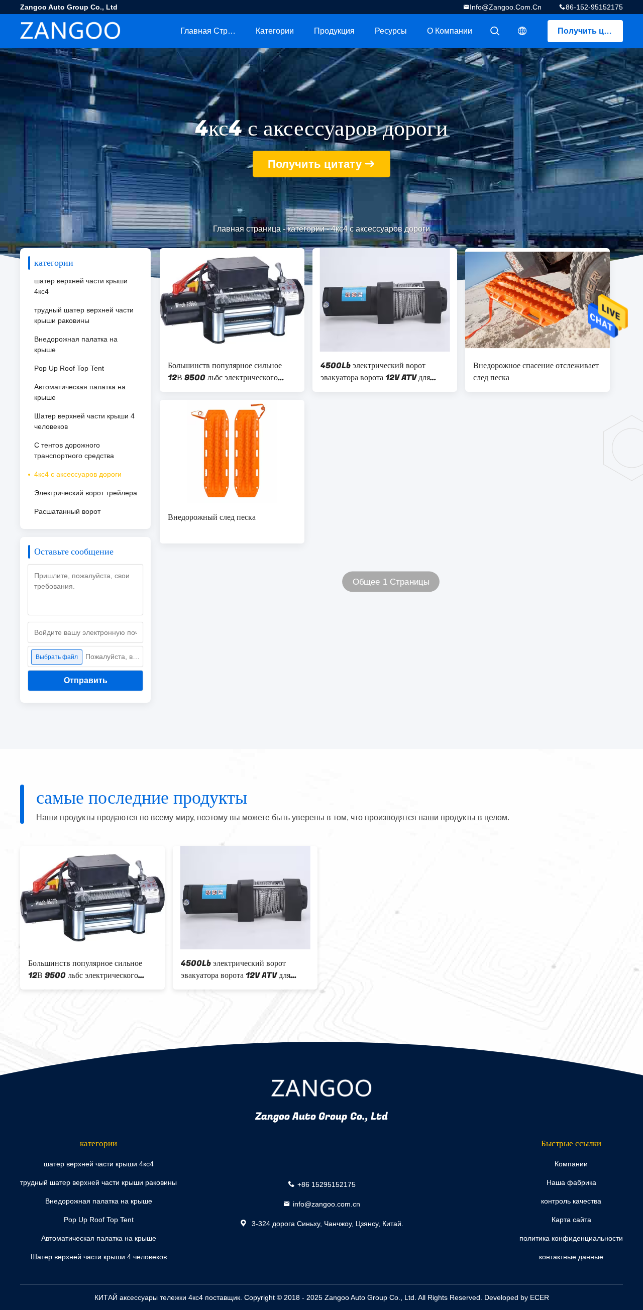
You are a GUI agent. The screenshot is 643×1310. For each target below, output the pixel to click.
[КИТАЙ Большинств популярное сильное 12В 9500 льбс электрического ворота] (232, 300)
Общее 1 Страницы (391, 582)
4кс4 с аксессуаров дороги (78, 474)
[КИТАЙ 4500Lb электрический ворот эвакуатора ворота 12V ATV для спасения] (384, 300)
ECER (539, 1297)
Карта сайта (571, 1220)
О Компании (449, 31)
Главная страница (213, 31)
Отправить (86, 680)
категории (275, 31)
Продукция (334, 31)
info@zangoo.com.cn (506, 7)
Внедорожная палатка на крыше (76, 344)
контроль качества (571, 1201)
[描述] (522, 31)
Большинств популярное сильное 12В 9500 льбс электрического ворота (225, 372)
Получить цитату (590, 31)
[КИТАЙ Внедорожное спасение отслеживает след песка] (537, 300)
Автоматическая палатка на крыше (80, 392)
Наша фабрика (571, 1182)
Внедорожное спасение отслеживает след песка (536, 372)
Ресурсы (391, 31)
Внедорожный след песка (212, 517)
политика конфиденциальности (571, 1238)
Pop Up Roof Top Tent (69, 368)
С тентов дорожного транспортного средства (74, 450)
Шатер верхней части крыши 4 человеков (84, 421)
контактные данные (571, 1257)
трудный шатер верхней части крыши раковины (84, 315)
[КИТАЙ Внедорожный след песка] (232, 451)
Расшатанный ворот (67, 511)
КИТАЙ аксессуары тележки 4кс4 (148, 1297)
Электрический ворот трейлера (85, 493)
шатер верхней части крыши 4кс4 (81, 286)
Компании (571, 1164)
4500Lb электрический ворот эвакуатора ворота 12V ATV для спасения (375, 372)
